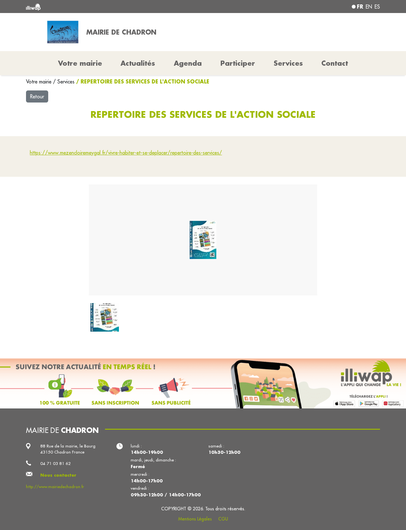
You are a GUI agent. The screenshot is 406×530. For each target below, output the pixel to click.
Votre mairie (39, 81)
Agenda (188, 63)
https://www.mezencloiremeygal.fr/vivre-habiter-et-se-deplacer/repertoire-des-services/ (126, 152)
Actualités (138, 63)
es (377, 6)
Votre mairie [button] (80, 63)
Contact (334, 63)
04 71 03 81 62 (55, 463)
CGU (223, 519)
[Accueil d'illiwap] (97, 6)
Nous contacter (58, 475)
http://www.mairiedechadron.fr (55, 486)
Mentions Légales (195, 519)
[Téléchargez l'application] (203, 383)
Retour (37, 96)
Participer (237, 63)
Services (66, 81)
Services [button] (288, 63)
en (369, 6)
